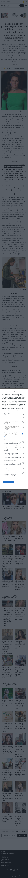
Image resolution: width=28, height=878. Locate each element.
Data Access (14, 486)
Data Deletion (6, 486)
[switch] (23, 417)
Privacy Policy (22, 486)
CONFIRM (8, 482)
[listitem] (14, 414)
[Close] (25, 391)
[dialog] (14, 439)
